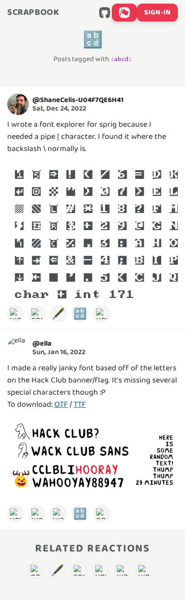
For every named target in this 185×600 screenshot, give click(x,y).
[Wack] (58, 514)
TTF (80, 404)
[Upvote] (101, 314)
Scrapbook (33, 12)
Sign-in (157, 12)
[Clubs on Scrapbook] (124, 13)
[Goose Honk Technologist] (101, 514)
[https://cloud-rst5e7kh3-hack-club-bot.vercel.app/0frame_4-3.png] (92, 458)
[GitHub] (104, 12)
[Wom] (15, 314)
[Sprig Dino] (37, 314)
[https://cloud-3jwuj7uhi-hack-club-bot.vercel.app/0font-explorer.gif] (92, 230)
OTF (61, 404)
